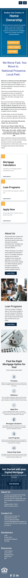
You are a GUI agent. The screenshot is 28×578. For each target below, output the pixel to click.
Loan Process (8, 553)
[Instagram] (14, 575)
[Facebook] (11, 575)
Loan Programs (8, 551)
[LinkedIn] (17, 575)
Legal (5, 535)
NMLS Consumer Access (11, 506)
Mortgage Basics (9, 554)
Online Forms (8, 556)
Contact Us (13, 42)
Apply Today (14, 47)
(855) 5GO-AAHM (14, 520)
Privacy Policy (8, 537)
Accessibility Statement (10, 539)
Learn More (11, 273)
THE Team (12, 51)
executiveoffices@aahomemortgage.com (15, 521)
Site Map (6, 541)
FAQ (5, 558)
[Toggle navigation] (25, 2)
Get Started (14, 484)
